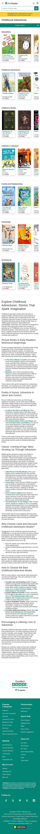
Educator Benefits (7, 748)
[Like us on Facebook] (6, 800)
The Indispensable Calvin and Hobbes (19, 421)
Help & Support (25, 720)
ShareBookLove (7, 745)
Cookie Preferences (31, 816)
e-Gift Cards (6, 753)
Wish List (5, 777)
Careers (23, 754)
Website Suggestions (27, 732)
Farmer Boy (9, 482)
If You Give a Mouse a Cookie (16, 359)
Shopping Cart (6, 771)
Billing (22, 726)
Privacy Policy (17, 814)
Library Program (26, 708)
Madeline (8, 372)
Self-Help (5, 716)
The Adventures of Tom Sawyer (16, 502)
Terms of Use (8, 814)
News (22, 757)
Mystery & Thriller (7, 722)
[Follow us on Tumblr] (27, 800)
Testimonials (24, 760)
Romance (5, 728)
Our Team (24, 748)
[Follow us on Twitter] (13, 800)
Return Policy (25, 729)
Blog (3, 756)
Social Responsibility (27, 751)
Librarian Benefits (7, 751)
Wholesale (24, 711)
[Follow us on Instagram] (34, 800)
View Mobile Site (7, 759)
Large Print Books (7, 731)
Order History (6, 774)
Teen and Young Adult (9, 713)
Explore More (20, 25)
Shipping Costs (25, 723)
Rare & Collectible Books (9, 734)
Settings (4, 768)
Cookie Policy (20, 816)
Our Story (24, 743)
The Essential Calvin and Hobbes (17, 423)
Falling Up (26, 410)
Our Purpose (25, 746)
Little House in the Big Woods (16, 472)
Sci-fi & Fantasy (7, 725)
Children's (5, 710)
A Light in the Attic (12, 410)
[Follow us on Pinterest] (20, 800)
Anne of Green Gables (13, 493)
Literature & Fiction (8, 719)
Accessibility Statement (20, 819)
